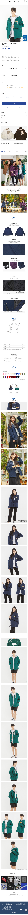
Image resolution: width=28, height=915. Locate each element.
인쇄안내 (10, 151)
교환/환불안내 (24, 151)
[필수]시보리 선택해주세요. (12, 68)
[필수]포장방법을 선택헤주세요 (12, 85)
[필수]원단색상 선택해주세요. (12, 75)
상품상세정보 (3, 151)
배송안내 (17, 151)
